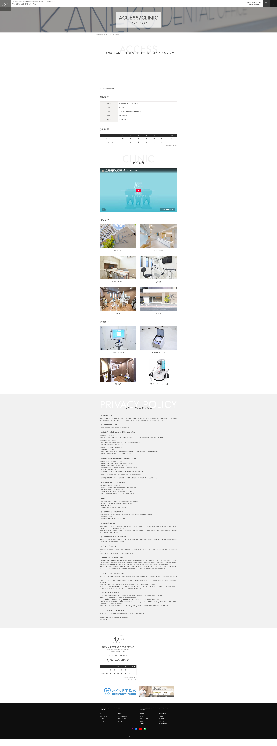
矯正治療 (142, 716)
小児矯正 (161, 716)
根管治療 (142, 721)
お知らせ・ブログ (103, 716)
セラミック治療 (162, 721)
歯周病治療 (161, 718)
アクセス (112, 655)
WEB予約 (120, 721)
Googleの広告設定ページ (125, 600)
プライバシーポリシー (123, 718)
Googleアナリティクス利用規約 (123, 588)
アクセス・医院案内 (122, 716)
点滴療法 (142, 723)
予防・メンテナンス (144, 718)
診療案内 (122, 655)
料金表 (119, 713)
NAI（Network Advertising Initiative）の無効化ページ (140, 602)
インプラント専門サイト (164, 723)
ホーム (101, 713)
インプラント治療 (162, 713)
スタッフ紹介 (102, 721)
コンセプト (102, 718)
